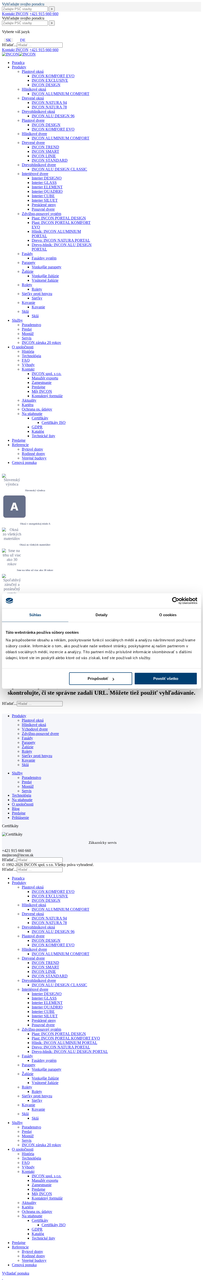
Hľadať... (9, 45)
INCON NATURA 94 (49, 102)
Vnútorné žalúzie (45, 280)
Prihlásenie (20, 817)
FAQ (26, 360)
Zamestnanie (41, 382)
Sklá (25, 311)
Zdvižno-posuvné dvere (40, 733)
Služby (17, 320)
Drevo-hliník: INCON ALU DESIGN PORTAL (70, 1051)
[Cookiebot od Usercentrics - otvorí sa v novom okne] (175, 600)
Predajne (38, 387)
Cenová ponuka (24, 462)
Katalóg (38, 431)
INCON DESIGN (46, 85)
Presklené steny (44, 205)
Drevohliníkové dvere (39, 165)
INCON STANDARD (50, 160)
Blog (16, 809)
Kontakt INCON (15, 14)
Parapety (28, 262)
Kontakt (28, 369)
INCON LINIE (44, 156)
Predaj (27, 329)
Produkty (19, 67)
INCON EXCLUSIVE (50, 80)
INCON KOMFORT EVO (53, 76)
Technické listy (43, 436)
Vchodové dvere (35, 729)
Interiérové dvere (35, 174)
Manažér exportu (45, 378)
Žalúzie (27, 271)
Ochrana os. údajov (37, 409)
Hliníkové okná (34, 89)
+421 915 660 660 (43, 14)
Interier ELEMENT (47, 187)
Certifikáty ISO (54, 422)
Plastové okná (33, 71)
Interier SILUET (45, 200)
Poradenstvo (31, 325)
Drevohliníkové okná (38, 111)
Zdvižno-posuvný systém (41, 214)
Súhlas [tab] (35, 615)
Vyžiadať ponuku (15, 1273)
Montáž (28, 334)
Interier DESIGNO (47, 178)
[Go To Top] (2, 1278)
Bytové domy (32, 449)
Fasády (27, 254)
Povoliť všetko (165, 678)
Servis (26, 338)
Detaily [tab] (102, 615)
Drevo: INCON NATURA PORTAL (61, 240)
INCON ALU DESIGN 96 (53, 116)
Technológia (31, 356)
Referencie (20, 445)
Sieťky (37, 298)
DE (22, 40)
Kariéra (27, 405)
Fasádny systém (44, 258)
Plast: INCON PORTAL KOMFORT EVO (66, 1038)
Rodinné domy (33, 454)
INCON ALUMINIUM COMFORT (60, 94)
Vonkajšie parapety (46, 267)
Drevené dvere (33, 142)
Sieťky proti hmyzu (37, 294)
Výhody (28, 365)
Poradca (18, 62)
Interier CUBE (43, 196)
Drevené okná (33, 98)
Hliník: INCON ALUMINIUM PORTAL (64, 1043)
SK (8, 40)
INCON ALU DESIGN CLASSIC (59, 169)
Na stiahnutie (32, 414)
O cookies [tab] (168, 615)
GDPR (37, 427)
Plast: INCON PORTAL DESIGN (59, 218)
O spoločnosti (22, 347)
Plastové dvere (33, 120)
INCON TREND (45, 147)
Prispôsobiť (98, 678)
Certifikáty (40, 418)
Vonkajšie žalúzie (45, 276)
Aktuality (29, 400)
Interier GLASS (44, 182)
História (28, 351)
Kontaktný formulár (47, 396)
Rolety (27, 285)
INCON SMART (45, 151)
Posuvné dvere (43, 209)
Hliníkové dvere (34, 134)
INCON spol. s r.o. (46, 374)
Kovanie (28, 302)
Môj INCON (42, 391)
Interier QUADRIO (47, 191)
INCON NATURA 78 (49, 107)
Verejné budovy (34, 458)
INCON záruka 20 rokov (41, 342)
